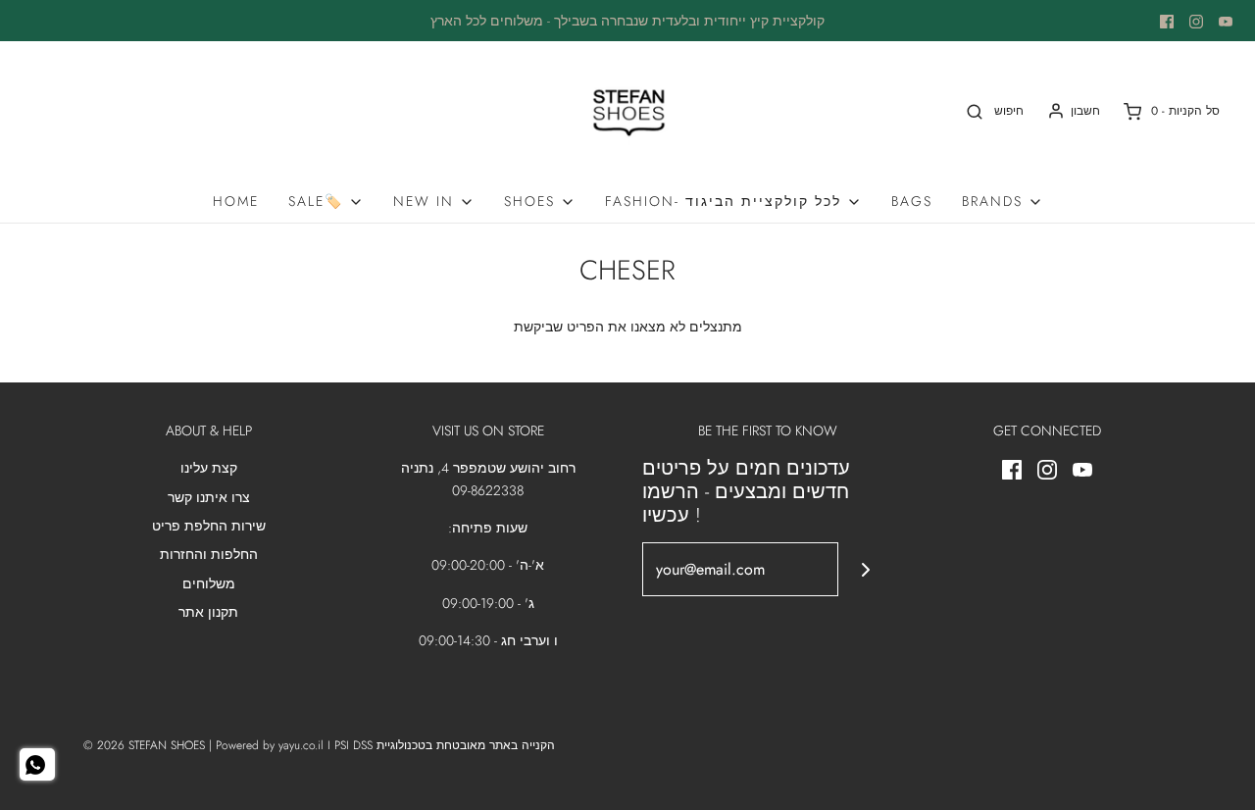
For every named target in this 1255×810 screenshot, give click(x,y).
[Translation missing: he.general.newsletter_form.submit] (865, 569)
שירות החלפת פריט (209, 525)
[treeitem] (326, 201)
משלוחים (208, 583)
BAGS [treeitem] (911, 201)
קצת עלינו (208, 468)
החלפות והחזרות (209, 554)
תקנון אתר (208, 612)
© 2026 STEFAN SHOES (144, 745)
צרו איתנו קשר (209, 497)
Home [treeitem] (236, 201)
